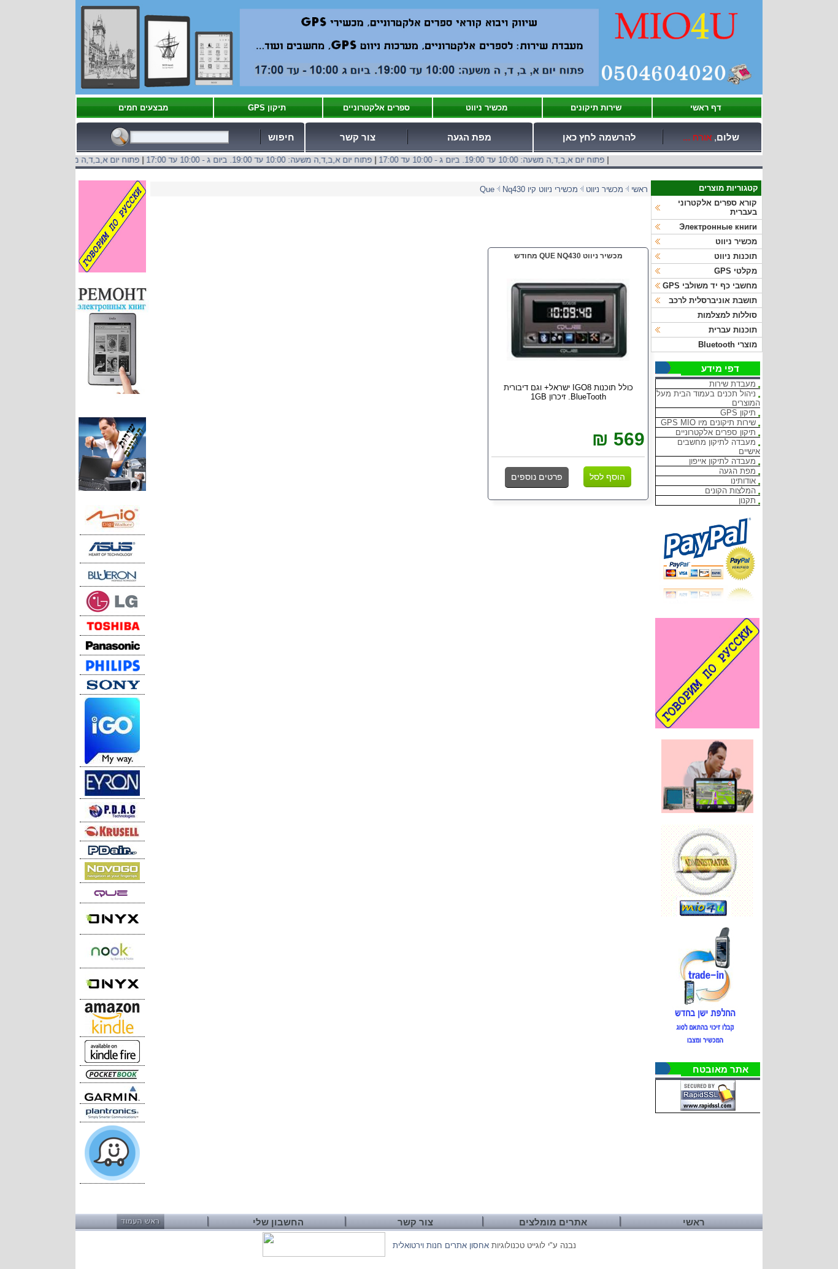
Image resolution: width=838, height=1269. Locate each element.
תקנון (747, 500)
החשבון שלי (278, 1222)
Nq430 (513, 189)
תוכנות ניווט (735, 256)
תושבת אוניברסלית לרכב (713, 300)
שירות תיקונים (596, 107)
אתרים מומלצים (553, 1222)
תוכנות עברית (733, 329)
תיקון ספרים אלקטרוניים (715, 432)
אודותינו (743, 480)
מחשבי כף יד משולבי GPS (710, 285)
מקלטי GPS (735, 271)
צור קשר (357, 137)
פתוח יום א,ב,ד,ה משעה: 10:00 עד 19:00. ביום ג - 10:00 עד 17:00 (513, 159)
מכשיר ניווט (486, 107)
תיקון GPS (267, 107)
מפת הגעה (469, 137)
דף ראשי (705, 107)
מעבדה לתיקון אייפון (722, 461)
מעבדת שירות (732, 383)
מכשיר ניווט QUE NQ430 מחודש (568, 256)
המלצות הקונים (730, 490)
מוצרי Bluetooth (727, 344)
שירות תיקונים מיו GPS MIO (708, 422)
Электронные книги (718, 226)
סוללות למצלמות (727, 315)
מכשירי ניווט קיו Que (529, 189)
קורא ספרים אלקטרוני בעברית (717, 207)
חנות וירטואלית (417, 1245)
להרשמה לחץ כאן (599, 137)
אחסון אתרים (467, 1245)
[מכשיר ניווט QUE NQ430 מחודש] (568, 358)
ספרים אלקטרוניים (376, 107)
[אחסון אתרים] (324, 1254)
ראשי (639, 189)
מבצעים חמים (143, 107)
